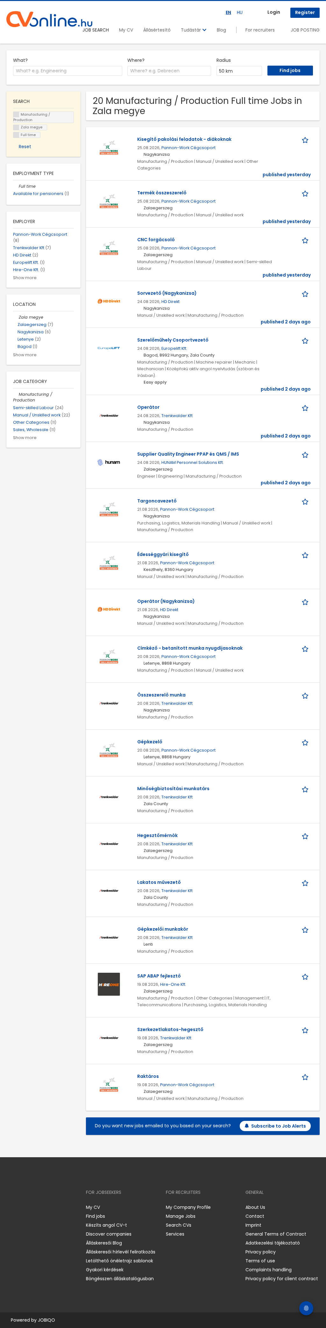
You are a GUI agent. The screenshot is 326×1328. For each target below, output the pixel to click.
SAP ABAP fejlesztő (159, 976)
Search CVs (178, 1225)
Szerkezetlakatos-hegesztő (170, 1029)
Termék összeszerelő (162, 193)
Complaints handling (268, 1270)
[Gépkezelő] (108, 750)
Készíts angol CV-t (106, 1225)
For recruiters (260, 30)
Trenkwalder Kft (177, 415)
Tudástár (191, 30)
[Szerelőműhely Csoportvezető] (108, 348)
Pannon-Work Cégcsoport (188, 147)
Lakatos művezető (159, 882)
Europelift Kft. (174, 348)
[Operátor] (108, 415)
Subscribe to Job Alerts (278, 1126)
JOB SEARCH (95, 30)
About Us (255, 1207)
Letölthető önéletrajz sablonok (119, 1261)
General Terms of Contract (275, 1234)
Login (273, 12)
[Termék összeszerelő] (108, 201)
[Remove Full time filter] (16, 186)
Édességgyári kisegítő (163, 554)
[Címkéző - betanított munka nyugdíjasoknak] (108, 656)
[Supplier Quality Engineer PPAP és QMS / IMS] (108, 462)
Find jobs (95, 1216)
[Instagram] (21, 1207)
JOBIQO (46, 1320)
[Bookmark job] (306, 139)
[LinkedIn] (32, 1207)
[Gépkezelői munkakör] (108, 937)
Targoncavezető (157, 501)
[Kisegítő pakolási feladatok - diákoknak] (108, 147)
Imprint (253, 1225)
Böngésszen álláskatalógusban (120, 1278)
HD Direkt (170, 301)
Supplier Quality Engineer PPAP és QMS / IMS (188, 454)
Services (175, 1234)
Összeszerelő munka (161, 695)
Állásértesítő (157, 30)
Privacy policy (260, 1252)
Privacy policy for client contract (281, 1278)
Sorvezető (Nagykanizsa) (167, 293)
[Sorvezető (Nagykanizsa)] (108, 301)
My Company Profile (188, 1207)
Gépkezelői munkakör (162, 929)
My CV (126, 30)
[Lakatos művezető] (108, 890)
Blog (221, 30)
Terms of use (260, 1261)
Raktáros (148, 1076)
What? (20, 60)
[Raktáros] (108, 1084)
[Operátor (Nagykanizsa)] (108, 609)
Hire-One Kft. (173, 984)
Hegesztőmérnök (157, 835)
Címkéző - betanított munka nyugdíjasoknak (190, 648)
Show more (25, 277)
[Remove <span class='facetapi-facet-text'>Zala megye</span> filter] (16, 127)
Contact (254, 1216)
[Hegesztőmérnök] (108, 843)
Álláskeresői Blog (104, 1243)
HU (240, 12)
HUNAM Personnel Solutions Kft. (192, 462)
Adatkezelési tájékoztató (272, 1243)
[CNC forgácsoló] (108, 247)
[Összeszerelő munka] (108, 703)
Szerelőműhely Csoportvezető (173, 340)
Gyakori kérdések (105, 1270)
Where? (136, 60)
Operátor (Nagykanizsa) (166, 601)
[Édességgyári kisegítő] (108, 562)
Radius (223, 60)
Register (305, 12)
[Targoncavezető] (108, 509)
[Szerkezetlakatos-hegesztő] (108, 1037)
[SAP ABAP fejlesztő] (108, 984)
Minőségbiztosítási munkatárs (173, 788)
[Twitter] (41, 1207)
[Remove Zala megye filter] (16, 317)
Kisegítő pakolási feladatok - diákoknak (184, 139)
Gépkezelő (149, 742)
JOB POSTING (305, 30)
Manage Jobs (180, 1216)
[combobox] (67, 71)
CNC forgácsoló (156, 239)
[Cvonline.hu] (49, 19)
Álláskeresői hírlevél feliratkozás (120, 1252)
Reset (25, 146)
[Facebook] (11, 1207)
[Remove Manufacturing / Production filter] (16, 394)
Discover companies (108, 1234)
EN (228, 12)
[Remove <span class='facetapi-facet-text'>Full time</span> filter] (16, 135)
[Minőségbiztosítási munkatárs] (108, 796)
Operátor (148, 407)
